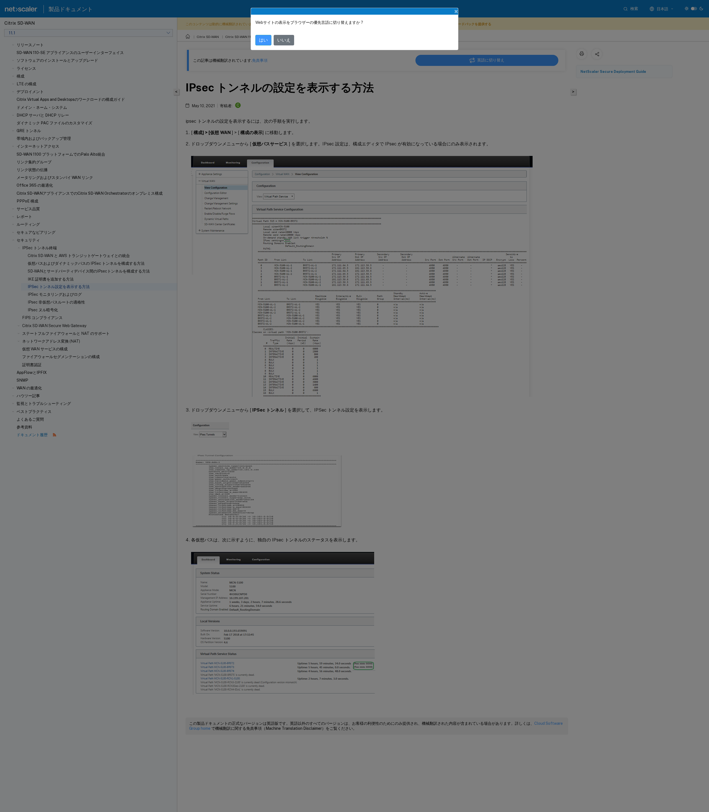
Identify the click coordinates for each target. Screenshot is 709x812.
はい (263, 40)
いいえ (284, 40)
